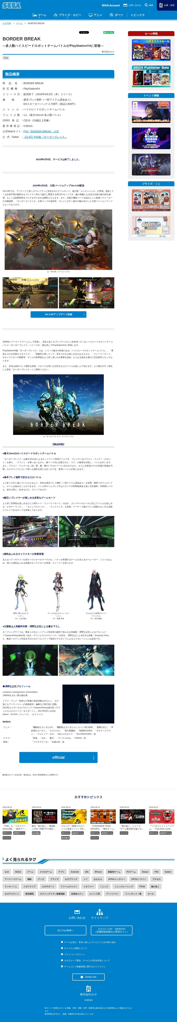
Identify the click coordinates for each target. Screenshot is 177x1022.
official (58, 757)
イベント (6, 838)
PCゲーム (7, 833)
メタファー (88, 886)
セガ (7, 872)
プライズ (54, 879)
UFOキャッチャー (116, 879)
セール (151, 894)
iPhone (98, 872)
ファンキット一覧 (133, 894)
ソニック (104, 886)
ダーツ (119, 15)
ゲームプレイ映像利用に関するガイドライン (85, 967)
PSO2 (142, 886)
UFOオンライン (138, 879)
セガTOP (7, 23)
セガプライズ (71, 879)
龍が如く (155, 886)
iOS (86, 872)
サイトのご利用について (75, 948)
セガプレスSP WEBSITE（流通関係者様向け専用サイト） (111, 930)
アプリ (61, 872)
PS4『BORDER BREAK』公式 (41, 131)
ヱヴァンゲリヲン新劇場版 (52, 894)
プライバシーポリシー (74, 954)
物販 (29, 879)
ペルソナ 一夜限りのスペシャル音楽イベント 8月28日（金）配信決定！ (73, 827)
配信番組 (36, 833)
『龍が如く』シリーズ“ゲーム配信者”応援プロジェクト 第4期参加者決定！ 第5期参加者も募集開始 (132, 827)
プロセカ (156, 879)
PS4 (6, 58)
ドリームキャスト (69, 886)
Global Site (90, 977)
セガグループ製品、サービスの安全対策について (87, 960)
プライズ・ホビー (70, 15)
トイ (85, 879)
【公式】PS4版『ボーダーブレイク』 (45, 137)
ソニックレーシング (124, 886)
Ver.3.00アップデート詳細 (58, 314)
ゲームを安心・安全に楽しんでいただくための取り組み (90, 942)
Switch (168, 872)
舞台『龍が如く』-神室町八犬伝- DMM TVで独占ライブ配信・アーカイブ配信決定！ (44, 827)
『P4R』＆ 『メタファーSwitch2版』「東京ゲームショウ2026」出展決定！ (15, 827)
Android (75, 872)
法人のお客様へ (65, 930)
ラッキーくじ (11, 886)
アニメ (98, 15)
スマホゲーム (46, 872)
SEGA (18, 872)
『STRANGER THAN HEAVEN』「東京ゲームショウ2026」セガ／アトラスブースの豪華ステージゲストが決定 (103, 827)
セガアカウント (12, 894)
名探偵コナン (77, 894)
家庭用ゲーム (19, 833)
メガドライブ (29, 886)
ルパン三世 (95, 894)
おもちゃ (98, 879)
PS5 (156, 872)
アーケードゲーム (13, 879)
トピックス (138, 15)
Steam (145, 872)
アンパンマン (112, 894)
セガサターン (48, 886)
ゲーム (42, 15)
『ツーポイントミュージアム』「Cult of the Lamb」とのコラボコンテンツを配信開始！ (161, 827)
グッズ (41, 879)
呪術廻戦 (29, 894)
